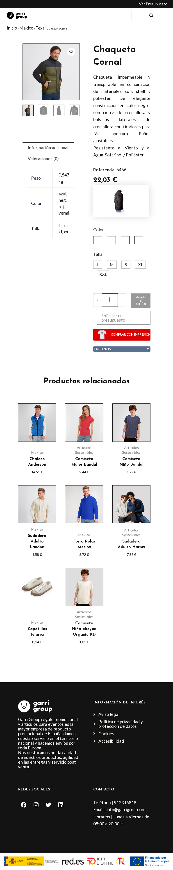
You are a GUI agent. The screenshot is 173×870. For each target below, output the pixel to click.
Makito (26, 27)
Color (98, 229)
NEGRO (111, 240)
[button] (71, 52)
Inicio (12, 27)
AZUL (97, 240)
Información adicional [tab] (48, 147)
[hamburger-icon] (127, 15)
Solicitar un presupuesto (113, 318)
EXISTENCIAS (121, 349)
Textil (41, 27)
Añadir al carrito (141, 300)
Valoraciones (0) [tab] (43, 158)
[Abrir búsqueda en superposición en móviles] (151, 15)
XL (140, 264)
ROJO (125, 240)
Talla (97, 254)
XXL (103, 274)
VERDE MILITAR (138, 240)
